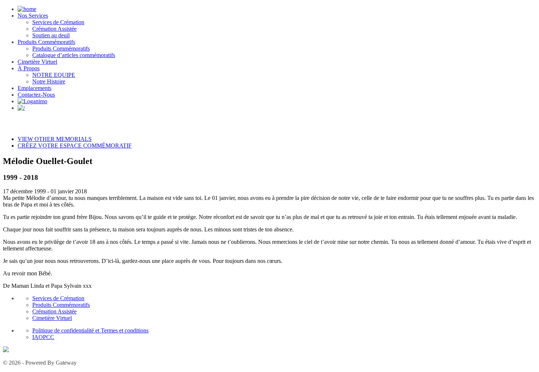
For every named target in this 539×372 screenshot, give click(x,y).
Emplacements (34, 88)
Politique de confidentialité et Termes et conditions (90, 330)
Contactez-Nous (36, 95)
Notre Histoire (48, 81)
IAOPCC (43, 337)
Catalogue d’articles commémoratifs (73, 55)
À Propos (29, 68)
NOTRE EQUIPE (53, 75)
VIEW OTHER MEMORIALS (55, 139)
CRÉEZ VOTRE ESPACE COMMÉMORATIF (75, 145)
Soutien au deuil (51, 35)
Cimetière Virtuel (37, 62)
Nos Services (33, 15)
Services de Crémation (58, 22)
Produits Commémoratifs (46, 42)
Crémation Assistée (54, 29)
